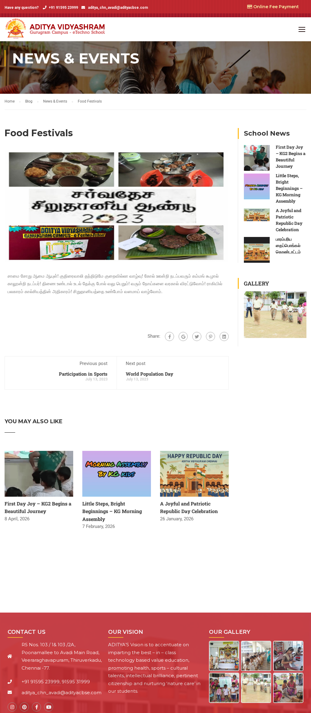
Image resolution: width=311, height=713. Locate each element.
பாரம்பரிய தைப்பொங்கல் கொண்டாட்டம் (288, 245)
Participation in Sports (83, 374)
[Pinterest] (210, 336)
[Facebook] (169, 336)
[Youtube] (48, 706)
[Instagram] (12, 706)
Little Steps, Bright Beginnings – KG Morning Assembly (112, 511)
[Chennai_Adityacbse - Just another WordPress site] (57, 29)
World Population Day (149, 374)
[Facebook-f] (36, 706)
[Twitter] (196, 336)
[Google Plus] (183, 336)
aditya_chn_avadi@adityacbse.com (117, 7)
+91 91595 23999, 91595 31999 (56, 681)
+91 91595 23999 (63, 7)
